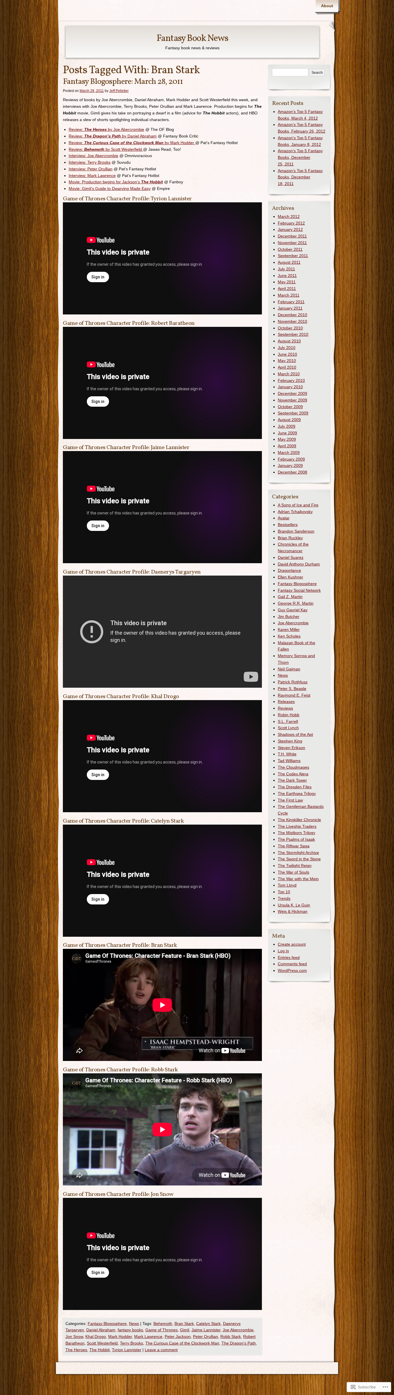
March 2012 (289, 216)
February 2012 (291, 223)
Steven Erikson (291, 747)
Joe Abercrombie (238, 1330)
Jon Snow (74, 1336)
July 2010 (286, 347)
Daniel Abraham (100, 1330)
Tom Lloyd (287, 885)
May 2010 (287, 360)
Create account (292, 944)
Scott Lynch (288, 727)
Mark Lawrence (148, 1336)
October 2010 (290, 328)
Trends (284, 898)
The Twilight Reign (295, 865)
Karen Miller (289, 629)
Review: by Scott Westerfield (106, 149)
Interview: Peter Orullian (90, 169)
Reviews (285, 708)
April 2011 (287, 288)
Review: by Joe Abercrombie (106, 129)
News (134, 1323)
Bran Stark (184, 1323)
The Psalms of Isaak (296, 839)
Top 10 (284, 891)
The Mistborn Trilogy (296, 832)
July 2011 (286, 269)
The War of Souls (293, 872)
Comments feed (292, 964)
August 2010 (289, 341)
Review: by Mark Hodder (132, 142)
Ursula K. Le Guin (294, 905)
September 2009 (293, 413)
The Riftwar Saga (293, 846)
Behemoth (162, 1323)
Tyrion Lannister (126, 1349)
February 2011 (291, 301)
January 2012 (290, 229)
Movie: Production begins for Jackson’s (116, 182)
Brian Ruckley (290, 538)
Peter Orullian (205, 1336)
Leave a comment (161, 1349)
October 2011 (290, 249)
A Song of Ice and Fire (298, 505)
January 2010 (290, 386)
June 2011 (287, 275)
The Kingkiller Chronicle (299, 819)
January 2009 (290, 465)
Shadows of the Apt (295, 734)
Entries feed (289, 957)
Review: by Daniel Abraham (113, 136)
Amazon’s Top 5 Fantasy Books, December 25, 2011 (300, 157)
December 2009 (292, 393)
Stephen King (290, 741)
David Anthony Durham (299, 564)
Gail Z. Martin (290, 596)
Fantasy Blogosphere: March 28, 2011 (123, 81)
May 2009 (287, 439)
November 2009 (292, 400)
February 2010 (291, 380)
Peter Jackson (178, 1336)
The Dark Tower (292, 780)
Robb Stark (230, 1336)
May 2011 (287, 282)
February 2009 (291, 459)
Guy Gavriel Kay (292, 610)
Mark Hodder (120, 1336)
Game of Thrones (161, 1330)
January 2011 (290, 308)
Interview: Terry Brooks (89, 162)
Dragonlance (289, 570)
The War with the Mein (298, 878)
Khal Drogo (95, 1336)
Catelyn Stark (208, 1323)
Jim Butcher (288, 616)
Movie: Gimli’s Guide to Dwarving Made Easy (110, 188)
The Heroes (76, 1349)
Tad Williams (289, 760)
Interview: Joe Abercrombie (93, 155)
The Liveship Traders (297, 826)
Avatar (284, 518)
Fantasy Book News (192, 38)
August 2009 (289, 419)
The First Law (290, 800)
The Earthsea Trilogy (297, 793)
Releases (286, 701)
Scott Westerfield (102, 1343)
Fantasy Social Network (299, 590)
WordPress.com (292, 970)
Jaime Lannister (206, 1330)
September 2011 (293, 255)
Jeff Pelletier (119, 91)
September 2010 (293, 334)
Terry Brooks (131, 1343)
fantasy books (130, 1330)
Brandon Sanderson (296, 531)
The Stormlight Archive (298, 852)
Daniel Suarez (290, 557)
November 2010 (292, 321)
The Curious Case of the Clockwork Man (182, 1343)
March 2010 (289, 374)
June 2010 (287, 354)
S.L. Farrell (288, 721)
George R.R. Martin (296, 603)
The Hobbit (99, 1349)
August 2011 (289, 262)
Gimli (184, 1330)
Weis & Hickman (292, 911)
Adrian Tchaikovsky (295, 511)
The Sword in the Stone (299, 859)
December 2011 (292, 236)
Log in (283, 951)
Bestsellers (288, 524)
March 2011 (288, 295)
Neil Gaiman (289, 669)
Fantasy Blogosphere (107, 1323)
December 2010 (292, 314)
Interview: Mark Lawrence (92, 175)
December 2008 (292, 472)
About (327, 5)
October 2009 (290, 406)
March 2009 (289, 452)
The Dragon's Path (239, 1343)
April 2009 (287, 446)
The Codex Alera (293, 774)
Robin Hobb (288, 714)
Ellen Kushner (290, 577)
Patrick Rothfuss (292, 682)
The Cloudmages (293, 767)
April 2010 (287, 367)
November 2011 (292, 242)
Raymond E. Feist (294, 695)
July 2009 (286, 426)
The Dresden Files (295, 787)
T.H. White (287, 754)
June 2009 (287, 433)
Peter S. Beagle (292, 688)
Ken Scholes (289, 636)
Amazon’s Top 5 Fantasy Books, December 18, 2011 (300, 177)
